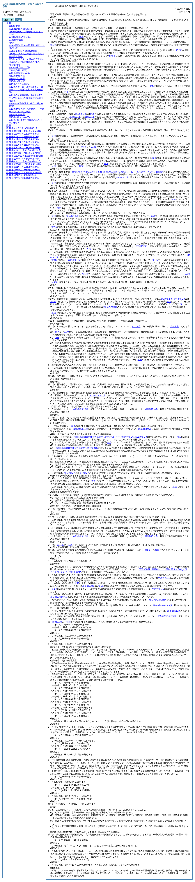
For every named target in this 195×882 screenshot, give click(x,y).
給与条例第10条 (80, 409)
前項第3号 (84, 473)
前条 (152, 86)
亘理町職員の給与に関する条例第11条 (117, 172)
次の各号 (136, 326)
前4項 (54, 282)
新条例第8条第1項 (59, 597)
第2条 (83, 147)
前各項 (112, 56)
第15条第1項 (72, 216)
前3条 (54, 260)
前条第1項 (89, 116)
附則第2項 (57, 622)
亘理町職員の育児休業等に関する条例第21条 (76, 448)
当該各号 (174, 326)
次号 (57, 332)
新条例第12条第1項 (158, 600)
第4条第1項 (179, 299)
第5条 (93, 147)
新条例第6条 (158, 589)
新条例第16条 (173, 611)
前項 (81, 36)
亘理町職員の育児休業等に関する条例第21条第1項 (110, 437)
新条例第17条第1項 (167, 616)
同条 (179, 437)
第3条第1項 (80, 114)
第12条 (60, 544)
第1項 (53, 45)
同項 (106, 163)
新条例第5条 (164, 578)
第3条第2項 (74, 116)
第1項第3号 (69, 473)
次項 (140, 359)
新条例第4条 (88, 586)
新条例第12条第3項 (162, 605)
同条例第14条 (151, 409)
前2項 (54, 227)
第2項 (187, 274)
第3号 (66, 332)
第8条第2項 (141, 246)
